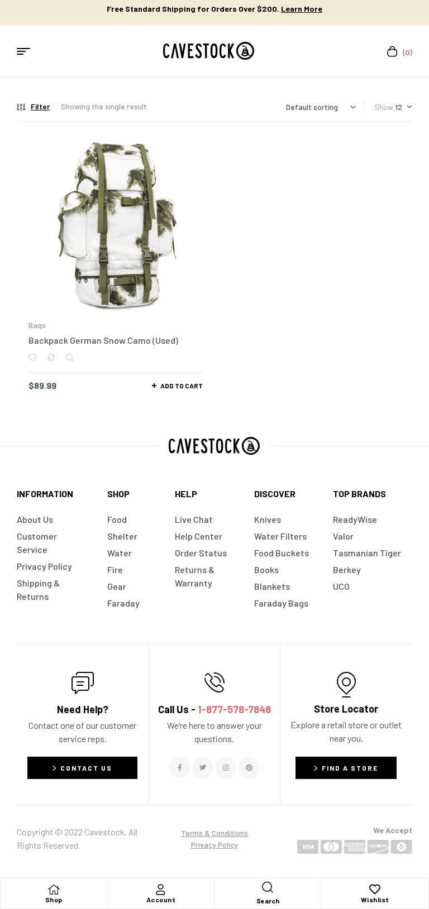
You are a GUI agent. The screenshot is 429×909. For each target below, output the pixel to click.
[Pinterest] (249, 767)
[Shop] (53, 889)
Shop (54, 899)
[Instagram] (225, 767)
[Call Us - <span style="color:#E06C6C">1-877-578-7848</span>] (214, 682)
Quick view (69, 357)
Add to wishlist (32, 357)
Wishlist (375, 899)
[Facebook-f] (179, 767)
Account (161, 899)
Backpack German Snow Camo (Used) (103, 340)
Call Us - (214, 709)
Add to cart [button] (181, 385)
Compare (51, 357)
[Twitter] (202, 767)
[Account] (160, 889)
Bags (37, 325)
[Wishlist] (374, 889)
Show (383, 107)
